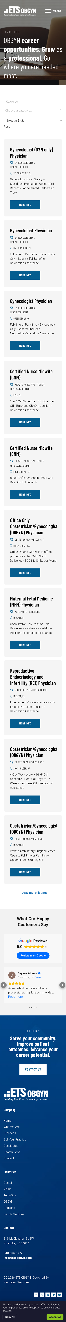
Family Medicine (14, 1218)
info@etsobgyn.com (18, 1262)
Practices (10, 1137)
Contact (9, 1162)
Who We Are (12, 1131)
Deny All (9, 1316)
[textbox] (33, 110)
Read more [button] (15, 1001)
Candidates (11, 1150)
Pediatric (9, 1212)
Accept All (55, 1316)
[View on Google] (12, 975)
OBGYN (8, 1206)
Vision (7, 1193)
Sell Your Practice (15, 1143)
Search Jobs (12, 1156)
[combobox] (33, 110)
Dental (8, 1187)
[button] (48, 11)
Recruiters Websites (16, 1286)
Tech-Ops (10, 1199)
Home (8, 1125)
